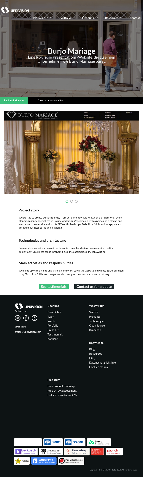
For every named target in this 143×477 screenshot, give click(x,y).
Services (94, 312)
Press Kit (53, 330)
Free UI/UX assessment (62, 390)
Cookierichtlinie (99, 367)
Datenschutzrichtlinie (102, 362)
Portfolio (52, 325)
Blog (92, 349)
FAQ (92, 358)
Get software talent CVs (62, 395)
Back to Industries (14, 100)
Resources (95, 353)
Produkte (95, 316)
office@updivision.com (28, 331)
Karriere (52, 339)
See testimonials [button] (53, 286)
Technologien (97, 321)
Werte (51, 321)
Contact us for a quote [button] (94, 286)
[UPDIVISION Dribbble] (36, 317)
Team (50, 316)
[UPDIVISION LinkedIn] (19, 317)
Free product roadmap (60, 386)
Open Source (97, 325)
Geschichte (54, 312)
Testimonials (55, 334)
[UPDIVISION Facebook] (27, 317)
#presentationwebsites (50, 100)
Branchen (95, 330)
